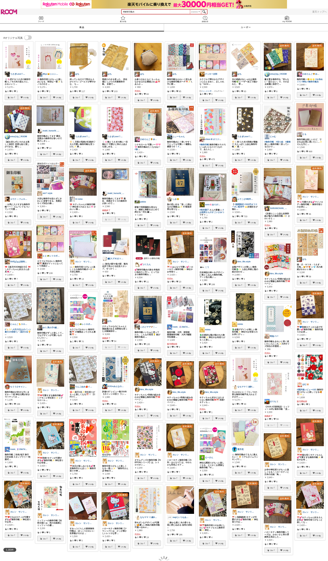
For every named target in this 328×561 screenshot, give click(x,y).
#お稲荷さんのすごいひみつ (212, 211)
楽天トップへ (319, 11)
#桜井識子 (204, 210)
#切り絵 (279, 142)
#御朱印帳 (204, 144)
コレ (12, 97)
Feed (41, 19)
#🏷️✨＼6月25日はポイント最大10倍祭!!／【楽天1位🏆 (18, 330)
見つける (123, 19)
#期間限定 (239, 204)
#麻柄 (288, 142)
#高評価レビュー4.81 (307, 389)
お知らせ (205, 19)
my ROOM (287, 19)
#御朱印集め (313, 81)
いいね (26, 97)
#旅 (136, 149)
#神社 (304, 81)
